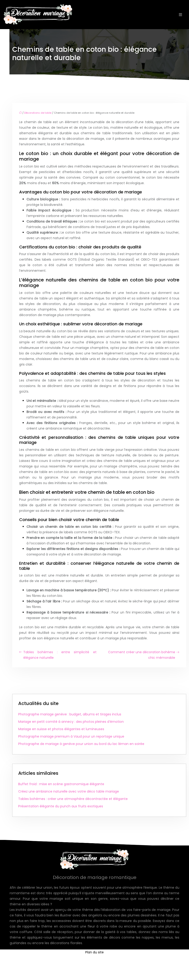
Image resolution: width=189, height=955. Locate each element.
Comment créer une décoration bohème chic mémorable (141, 655)
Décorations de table (37, 113)
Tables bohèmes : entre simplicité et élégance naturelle (60, 655)
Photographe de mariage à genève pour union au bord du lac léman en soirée (81, 743)
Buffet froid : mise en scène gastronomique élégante (61, 784)
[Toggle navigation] (180, 14)
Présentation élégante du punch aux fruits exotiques (60, 806)
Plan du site (94, 952)
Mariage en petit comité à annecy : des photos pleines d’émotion (71, 721)
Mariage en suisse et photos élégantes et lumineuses (61, 729)
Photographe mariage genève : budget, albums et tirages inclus (69, 714)
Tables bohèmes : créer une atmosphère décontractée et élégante (73, 798)
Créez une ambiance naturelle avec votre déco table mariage (68, 791)
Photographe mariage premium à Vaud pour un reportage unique (71, 736)
